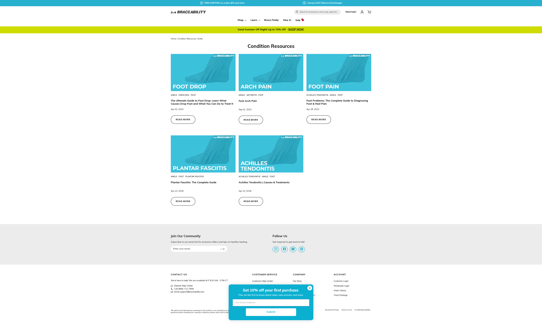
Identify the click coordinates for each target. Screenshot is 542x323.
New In (287, 20)
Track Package (341, 295)
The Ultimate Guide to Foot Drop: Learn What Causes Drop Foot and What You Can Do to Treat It (202, 102)
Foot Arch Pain (248, 101)
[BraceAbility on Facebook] (284, 249)
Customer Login (341, 281)
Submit (271, 312)
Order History (340, 291)
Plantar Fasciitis (194, 177)
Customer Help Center (262, 281)
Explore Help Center (183, 286)
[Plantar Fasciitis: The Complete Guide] (203, 154)
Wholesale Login (341, 286)
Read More (183, 119)
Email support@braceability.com (189, 292)
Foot (193, 95)
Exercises (184, 95)
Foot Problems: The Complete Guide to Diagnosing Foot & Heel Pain (337, 102)
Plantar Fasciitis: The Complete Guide (193, 182)
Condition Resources (187, 39)
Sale (298, 20)
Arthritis (252, 95)
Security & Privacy (332, 310)
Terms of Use (347, 310)
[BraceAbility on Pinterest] (301, 249)
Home (173, 39)
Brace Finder (271, 20)
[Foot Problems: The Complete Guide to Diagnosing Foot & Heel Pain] (338, 72)
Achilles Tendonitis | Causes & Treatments (264, 182)
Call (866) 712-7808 (184, 289)
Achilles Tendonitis (317, 95)
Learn (254, 20)
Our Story (297, 281)
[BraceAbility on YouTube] (293, 249)
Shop (241, 20)
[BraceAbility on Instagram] (276, 249)
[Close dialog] (309, 288)
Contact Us (179, 275)
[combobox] (317, 12)
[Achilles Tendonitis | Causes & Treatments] (271, 154)
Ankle (174, 95)
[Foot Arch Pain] (271, 72)
